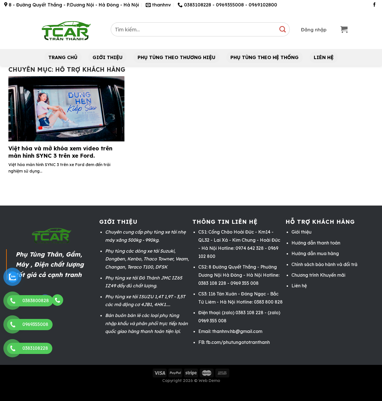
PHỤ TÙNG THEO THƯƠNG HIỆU (176, 57)
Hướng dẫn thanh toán (315, 243)
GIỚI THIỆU (107, 57)
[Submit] (283, 29)
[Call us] (57, 300)
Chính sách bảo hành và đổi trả (324, 264)
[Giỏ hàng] (344, 29)
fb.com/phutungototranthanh (238, 342)
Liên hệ (299, 285)
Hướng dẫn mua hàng (315, 253)
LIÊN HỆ (324, 57)
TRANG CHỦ (62, 57)
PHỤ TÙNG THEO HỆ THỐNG (264, 57)
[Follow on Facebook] (374, 5)
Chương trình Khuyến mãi (318, 275)
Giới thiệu (301, 232)
